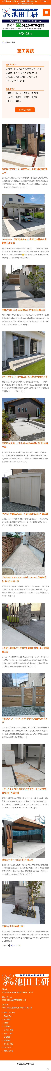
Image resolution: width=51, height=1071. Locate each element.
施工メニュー (8, 1016)
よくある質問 (8, 1044)
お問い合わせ (25, 33)
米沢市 (34, 97)
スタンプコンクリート (29, 73)
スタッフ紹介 (8, 1033)
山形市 (10, 93)
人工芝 (10, 77)
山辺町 (26, 97)
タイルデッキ (11, 81)
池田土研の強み (9, 1012)
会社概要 (7, 1037)
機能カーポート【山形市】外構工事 (17, 859)
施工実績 (7, 1019)
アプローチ (11, 69)
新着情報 (7, 1026)
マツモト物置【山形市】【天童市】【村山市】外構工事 (25, 513)
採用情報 (7, 1040)
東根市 (18, 97)
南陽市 (18, 101)
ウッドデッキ (32, 77)
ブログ (6, 1023)
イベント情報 (8, 1030)
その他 (21, 81)
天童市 (26, 93)
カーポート (37, 69)
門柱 (23, 77)
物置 (29, 69)
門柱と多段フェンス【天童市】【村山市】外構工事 (23, 309)
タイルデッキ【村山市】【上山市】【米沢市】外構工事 (25, 376)
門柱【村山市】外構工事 (12, 926)
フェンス (21, 69)
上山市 (18, 93)
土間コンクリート (13, 73)
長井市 (10, 101)
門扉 (17, 77)
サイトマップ (8, 1047)
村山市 (10, 97)
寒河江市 (34, 93)
